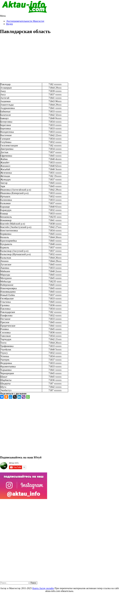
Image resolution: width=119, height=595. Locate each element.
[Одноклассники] (6, 397)
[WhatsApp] (28, 397)
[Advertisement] (59, 59)
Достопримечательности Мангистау (25, 21)
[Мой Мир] (10, 397)
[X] (15, 397)
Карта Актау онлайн (43, 588)
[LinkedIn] (19, 397)
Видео (9, 24)
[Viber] (23, 397)
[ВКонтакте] (2, 397)
